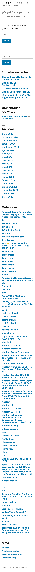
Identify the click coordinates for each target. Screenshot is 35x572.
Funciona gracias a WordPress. (18, 567)
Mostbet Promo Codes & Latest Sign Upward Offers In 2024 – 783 (17, 369)
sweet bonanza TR (11, 481)
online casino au (10, 429)
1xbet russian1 (9, 271)
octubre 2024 (8, 144)
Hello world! (8, 119)
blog (4, 292)
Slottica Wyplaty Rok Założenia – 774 (17, 460)
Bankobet (6, 286)
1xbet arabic (8, 255)
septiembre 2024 (10, 147)
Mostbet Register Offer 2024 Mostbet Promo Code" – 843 (16, 376)
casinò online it (9, 323)
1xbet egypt (8, 258)
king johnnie (8, 333)
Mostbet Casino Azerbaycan (16, 352)
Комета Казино (9, 524)
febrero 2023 (8, 180)
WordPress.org (9, 557)
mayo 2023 (7, 170)
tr (2, 484)
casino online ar (9, 320)
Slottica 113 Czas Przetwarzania (10, 84)
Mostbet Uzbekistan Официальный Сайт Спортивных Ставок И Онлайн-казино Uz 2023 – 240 (17, 419)
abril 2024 (7, 163)
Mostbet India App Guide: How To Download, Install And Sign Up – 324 (17, 357)
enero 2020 (7, 197)
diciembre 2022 (10, 187)
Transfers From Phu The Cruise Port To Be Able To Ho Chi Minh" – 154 (17, 496)
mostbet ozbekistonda (13, 363)
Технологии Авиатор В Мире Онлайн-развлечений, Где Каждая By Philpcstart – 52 (16, 530)
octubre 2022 (8, 193)
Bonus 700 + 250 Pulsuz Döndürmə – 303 (14, 297)
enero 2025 (7, 134)
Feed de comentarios (12, 554)
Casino (5, 310)
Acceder (6, 548)
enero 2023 (7, 183)
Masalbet (6, 342)
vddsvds (6, 505)
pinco (4, 452)
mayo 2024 (7, 160)
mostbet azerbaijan (11, 348)
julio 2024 (7, 154)
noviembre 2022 (10, 190)
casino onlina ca (10, 316)
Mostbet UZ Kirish (11, 412)
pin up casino (8, 442)
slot (4, 455)
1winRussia (7, 251)
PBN (4, 432)
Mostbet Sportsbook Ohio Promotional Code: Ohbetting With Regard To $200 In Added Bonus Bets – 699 (17, 395)
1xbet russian (8, 268)
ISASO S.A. (7, 3)
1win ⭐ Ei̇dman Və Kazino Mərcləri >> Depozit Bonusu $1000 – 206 (15, 245)
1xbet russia (8, 264)
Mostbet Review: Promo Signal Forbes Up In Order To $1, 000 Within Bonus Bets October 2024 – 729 (17, 384)
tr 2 (3, 487)
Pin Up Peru (7, 449)
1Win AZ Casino (9, 223)
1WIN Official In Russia (13, 236)
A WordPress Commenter (14, 116)
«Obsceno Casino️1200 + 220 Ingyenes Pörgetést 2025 (16, 96)
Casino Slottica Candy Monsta (17, 88)
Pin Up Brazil (8, 439)
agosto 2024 (8, 150)
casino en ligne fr (10, 313)
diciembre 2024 (10, 137)
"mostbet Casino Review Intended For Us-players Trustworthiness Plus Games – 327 (17, 214)
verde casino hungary (12, 509)
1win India (7, 233)
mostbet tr (7, 402)
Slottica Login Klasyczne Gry (16, 92)
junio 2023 (7, 167)
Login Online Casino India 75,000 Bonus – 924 (14, 337)
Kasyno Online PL (10, 330)
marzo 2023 (8, 177)
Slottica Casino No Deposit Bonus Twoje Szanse (17, 78)
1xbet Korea (7, 261)
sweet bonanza (9, 477)
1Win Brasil (7, 227)
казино (5, 521)
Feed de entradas (10, 551)
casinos (5, 326)
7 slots (5, 274)
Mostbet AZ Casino (11, 345)
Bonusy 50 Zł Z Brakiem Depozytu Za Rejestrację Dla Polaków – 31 (17, 304)
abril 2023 (7, 173)
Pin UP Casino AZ (10, 445)
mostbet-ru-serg (10, 425)
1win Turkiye (8, 240)
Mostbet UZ (8, 405)
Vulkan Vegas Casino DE (14, 512)
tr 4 (3, 490)
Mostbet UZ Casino (11, 408)
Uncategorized (9, 502)
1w (3, 220)
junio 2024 (7, 157)
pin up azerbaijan (10, 435)
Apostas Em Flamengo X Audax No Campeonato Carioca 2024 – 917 (17, 280)
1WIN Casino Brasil (11, 230)
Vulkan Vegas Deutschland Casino (15, 516)
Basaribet (6, 289)
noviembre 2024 (10, 140)
